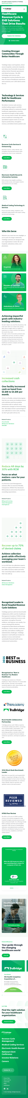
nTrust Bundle (5, 422)
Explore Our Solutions (14, 36)
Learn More (7, 157)
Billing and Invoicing (7, 501)
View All (6, 955)
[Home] (7, 9)
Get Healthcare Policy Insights (14, 926)
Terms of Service (7, 1080)
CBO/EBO (4, 425)
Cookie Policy (7, 1081)
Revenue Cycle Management (8, 1040)
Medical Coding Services (13, 1045)
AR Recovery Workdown (8, 423)
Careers (5, 1061)
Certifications (7, 1085)
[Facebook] (4, 1089)
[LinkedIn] (7, 1089)
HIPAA (5, 1083)
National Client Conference (9, 1053)
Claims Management (7, 503)
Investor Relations (10, 1058)
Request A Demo (8, 1021)
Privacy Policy (7, 1078)
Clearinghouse (5, 504)
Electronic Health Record (13, 1048)
